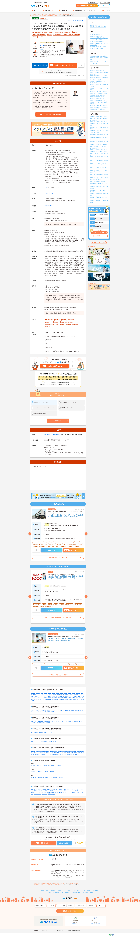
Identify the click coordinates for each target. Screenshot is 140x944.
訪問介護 (33, 751)
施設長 (72, 710)
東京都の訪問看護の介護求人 (97, 96)
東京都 (42, 45)
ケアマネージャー (56, 710)
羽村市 (73, 697)
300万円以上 (41, 777)
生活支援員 (47, 711)
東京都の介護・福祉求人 (96, 25)
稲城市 (69, 697)
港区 (42, 693)
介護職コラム (91, 905)
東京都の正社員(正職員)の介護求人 (99, 56)
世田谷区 (78, 693)
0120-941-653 (60, 855)
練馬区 (58, 694)
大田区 (73, 693)
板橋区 (54, 694)
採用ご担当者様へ (40, 905)
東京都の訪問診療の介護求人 (97, 98)
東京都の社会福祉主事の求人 (97, 41)
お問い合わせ (100, 905)
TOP (35, 10)
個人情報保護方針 (76, 930)
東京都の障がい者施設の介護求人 (98, 93)
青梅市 (41, 696)
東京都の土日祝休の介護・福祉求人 (99, 150)
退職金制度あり (51, 794)
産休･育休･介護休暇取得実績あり (46, 792)
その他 (54, 741)
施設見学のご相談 (39, 65)
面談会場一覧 (64, 10)
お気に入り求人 (93, 10)
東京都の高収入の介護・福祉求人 (98, 144)
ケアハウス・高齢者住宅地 (52, 754)
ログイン (104, 5)
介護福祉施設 (44, 741)
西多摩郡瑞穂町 (38, 699)
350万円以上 (48, 777)
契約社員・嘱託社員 (43, 732)
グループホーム (66, 752)
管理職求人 (35, 791)
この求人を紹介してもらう (54, 366)
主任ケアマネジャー (77, 890)
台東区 (53, 693)
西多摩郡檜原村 (55, 699)
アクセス (48, 930)
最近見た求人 (107, 10)
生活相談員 (43, 710)
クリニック (37, 741)
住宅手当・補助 (62, 789)
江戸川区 (71, 694)
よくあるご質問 (61, 905)
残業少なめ (61, 792)
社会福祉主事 (68, 721)
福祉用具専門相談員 (77, 892)
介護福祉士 (33, 721)
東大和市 (45, 697)
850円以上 (33, 765)
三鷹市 (36, 696)
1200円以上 (46, 765)
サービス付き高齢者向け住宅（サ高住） (67, 751)
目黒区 (69, 693)
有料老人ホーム (48, 193)
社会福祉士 (40, 721)
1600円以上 (59, 765)
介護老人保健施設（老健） (42, 751)
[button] (58, 421)
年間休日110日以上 (53, 791)
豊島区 (43, 694)
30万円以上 (52, 771)
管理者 (52, 711)
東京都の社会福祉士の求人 (97, 36)
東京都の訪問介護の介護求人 (97, 70)
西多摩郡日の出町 (47, 699)
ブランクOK (71, 791)
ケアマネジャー (67, 890)
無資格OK (48, 722)
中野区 (34, 694)
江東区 (61, 693)
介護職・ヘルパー (35, 710)
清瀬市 (49, 697)
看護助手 (49, 710)
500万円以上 (62, 777)
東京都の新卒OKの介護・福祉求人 (99, 181)
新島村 (74, 699)
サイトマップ (50, 905)
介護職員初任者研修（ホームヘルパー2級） (54, 721)
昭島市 (49, 696)
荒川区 (50, 694)
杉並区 (39, 694)
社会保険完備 (37, 794)
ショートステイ (62, 754)
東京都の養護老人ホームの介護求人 (99, 107)
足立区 (62, 694)
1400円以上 (52, 765)
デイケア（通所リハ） (57, 752)
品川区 (65, 693)
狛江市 (40, 697)
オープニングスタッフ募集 (73, 789)
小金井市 (62, 696)
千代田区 (33, 693)
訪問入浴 (80, 752)
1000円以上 (40, 765)
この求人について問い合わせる (62, 65)
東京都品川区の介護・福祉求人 (98, 27)
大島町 (70, 699)
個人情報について (80, 905)
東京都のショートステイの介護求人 (99, 105)
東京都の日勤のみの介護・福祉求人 (99, 151)
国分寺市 (80, 696)
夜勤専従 (33, 789)
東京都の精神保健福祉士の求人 (98, 46)
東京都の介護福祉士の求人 (97, 34)
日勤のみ (66, 791)
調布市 (53, 696)
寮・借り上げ (55, 789)
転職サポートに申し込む (86, 5)
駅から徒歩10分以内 (41, 789)
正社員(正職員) (48, 205)
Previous (29, 533)
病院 (32, 741)
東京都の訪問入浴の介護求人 (97, 95)
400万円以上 (55, 777)
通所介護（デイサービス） (44, 752)
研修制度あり (34, 792)
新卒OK (56, 792)
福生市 (35, 697)
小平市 (66, 696)
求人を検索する (78, 10)
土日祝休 (61, 791)
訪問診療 (37, 754)
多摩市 (65, 697)
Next (86, 533)
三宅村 (78, 699)
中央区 (38, 693)
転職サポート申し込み (70, 911)
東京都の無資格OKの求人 (96, 48)
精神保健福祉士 (40, 722)
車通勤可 (49, 789)
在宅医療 (50, 741)
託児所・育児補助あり (70, 792)
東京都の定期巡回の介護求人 (97, 100)
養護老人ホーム (70, 754)
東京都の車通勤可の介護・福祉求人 (99, 122)
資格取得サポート (79, 791)
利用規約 (70, 905)
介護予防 (77, 754)
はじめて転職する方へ (99, 236)
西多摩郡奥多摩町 (64, 699)
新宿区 (45, 693)
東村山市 (75, 696)
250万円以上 (34, 777)
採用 (63, 930)
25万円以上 (46, 771)
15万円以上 (34, 771)
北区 (47, 694)
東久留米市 (54, 697)
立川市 (80, 694)
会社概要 (43, 930)
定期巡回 (43, 754)
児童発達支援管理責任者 (53, 892)
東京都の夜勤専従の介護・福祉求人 (99, 116)
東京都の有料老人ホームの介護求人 (99, 75)
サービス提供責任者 (65, 710)
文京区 (49, 693)
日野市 (70, 696)
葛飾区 (66, 694)
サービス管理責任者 (39, 711)
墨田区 (57, 693)
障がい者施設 (74, 752)
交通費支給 (44, 794)
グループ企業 (68, 930)
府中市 (45, 696)
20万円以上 (40, 771)
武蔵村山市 (60, 697)
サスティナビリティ (56, 930)
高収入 (46, 791)
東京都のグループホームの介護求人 (99, 91)
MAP (41, 48)
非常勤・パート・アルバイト (56, 732)
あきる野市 (78, 697)
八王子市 (76, 694)
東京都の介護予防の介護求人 (97, 109)
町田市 (57, 696)
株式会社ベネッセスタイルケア (76, 20)
